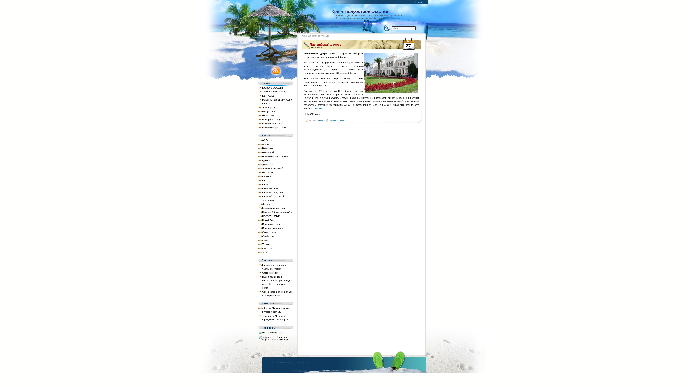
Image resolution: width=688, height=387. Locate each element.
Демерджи (267, 164)
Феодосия (267, 248)
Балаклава (267, 148)
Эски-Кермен (269, 107)
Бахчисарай (268, 152)
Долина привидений (272, 168)
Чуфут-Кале (268, 115)
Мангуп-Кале (268, 111)
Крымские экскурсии (272, 88)
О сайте (418, 2)
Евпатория (267, 172)
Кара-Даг (266, 176)
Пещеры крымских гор (273, 228)
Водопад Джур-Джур (272, 123)
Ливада (266, 204)
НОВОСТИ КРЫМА (271, 216)
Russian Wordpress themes (332, 370)
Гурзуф (266, 160)
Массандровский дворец (274, 208)
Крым (265, 184)
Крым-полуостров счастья (359, 11)
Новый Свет (268, 220)
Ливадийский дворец (325, 44)
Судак (265, 240)
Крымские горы (270, 188)
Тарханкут (267, 244)
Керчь (265, 180)
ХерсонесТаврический (273, 91)
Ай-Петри (267, 140)
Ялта (264, 252)
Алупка (265, 144)
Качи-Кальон (268, 96)
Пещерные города (271, 119)
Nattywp (302, 370)
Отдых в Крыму (270, 273)
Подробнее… (318, 108)
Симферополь (269, 236)
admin (265, 308)
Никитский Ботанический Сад (277, 212)
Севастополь (269, 232)
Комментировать (336, 120)
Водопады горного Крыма (275, 127)
